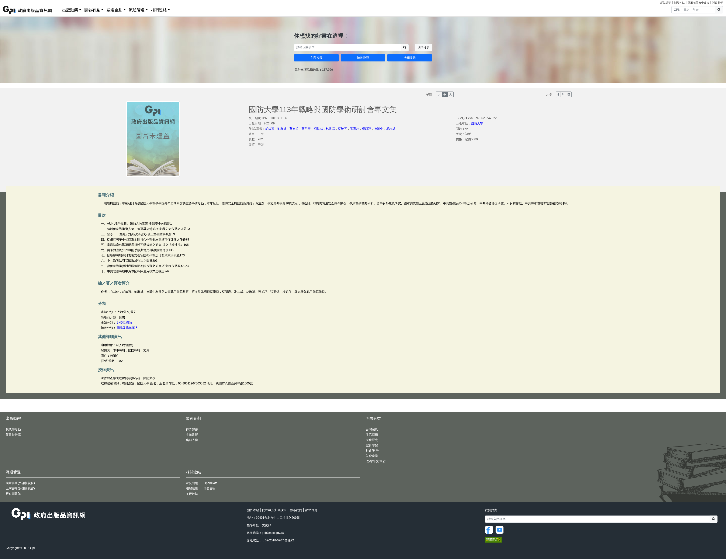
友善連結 (192, 493)
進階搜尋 (423, 47)
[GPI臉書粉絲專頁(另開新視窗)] (490, 529)
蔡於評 (342, 128)
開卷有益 (92, 10)
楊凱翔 (366, 128)
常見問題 (192, 483)
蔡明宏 (306, 128)
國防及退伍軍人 (127, 327)
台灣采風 (372, 429)
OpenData (210, 483)
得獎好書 (192, 429)
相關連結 (159, 10)
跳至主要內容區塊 (10, 1)
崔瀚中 (378, 128)
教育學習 (372, 445)
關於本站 (679, 2)
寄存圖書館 (13, 493)
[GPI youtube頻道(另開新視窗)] (500, 529)
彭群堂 (281, 128)
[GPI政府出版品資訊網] (27, 10)
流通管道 (137, 10)
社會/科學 (372, 450)
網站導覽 (665, 2)
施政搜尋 (363, 57)
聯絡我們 (717, 2)
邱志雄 (390, 128)
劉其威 (318, 128)
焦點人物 (192, 440)
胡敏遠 (269, 128)
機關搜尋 (410, 57)
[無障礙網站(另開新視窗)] (493, 539)
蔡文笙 (294, 128)
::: (58, 9)
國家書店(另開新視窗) (20, 483)
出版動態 (70, 10)
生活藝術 (372, 434)
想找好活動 (13, 429)
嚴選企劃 (114, 10)
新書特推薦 (13, 434)
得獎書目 (210, 488)
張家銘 (354, 128)
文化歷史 (372, 440)
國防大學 (477, 123)
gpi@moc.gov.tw (273, 532)
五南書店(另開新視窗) (20, 488)
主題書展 (192, 434)
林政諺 (330, 128)
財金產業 (372, 455)
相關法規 (192, 488)
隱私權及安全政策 (698, 2)
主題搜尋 (316, 57)
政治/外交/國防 (375, 461)
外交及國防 (124, 322)
